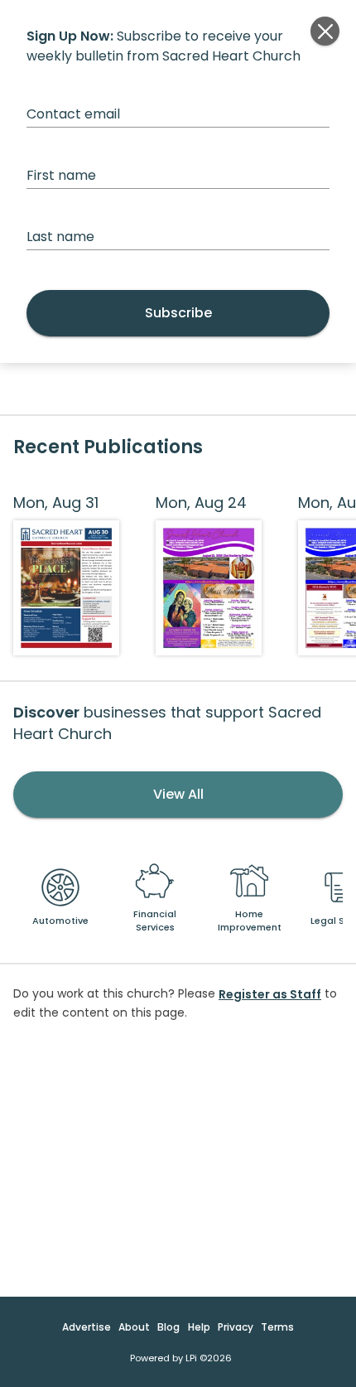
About (134, 1327)
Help (199, 1327)
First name (61, 175)
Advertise (86, 1327)
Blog (168, 1327)
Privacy (235, 1327)
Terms (277, 1327)
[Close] (324, 31)
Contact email (73, 113)
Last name (60, 236)
